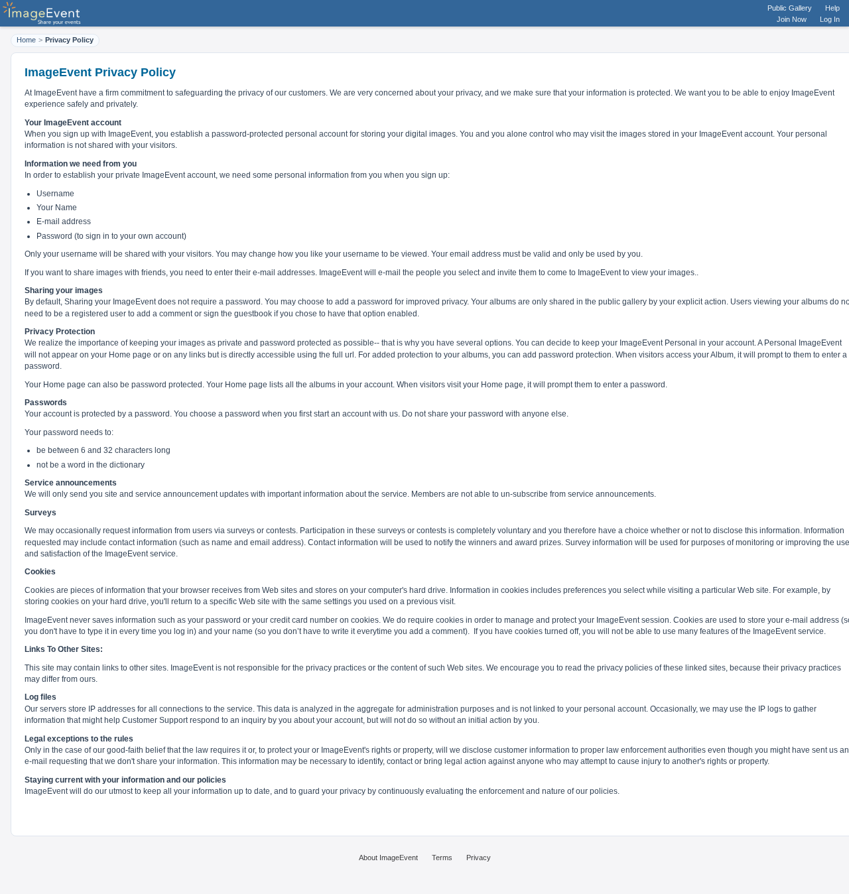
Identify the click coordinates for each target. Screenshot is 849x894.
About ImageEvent (388, 858)
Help (832, 8)
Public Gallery (789, 8)
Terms (442, 858)
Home (26, 40)
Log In (830, 19)
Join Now (792, 19)
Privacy (478, 858)
